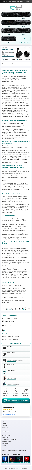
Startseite (14, 63)
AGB (3, 421)
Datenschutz (5, 427)
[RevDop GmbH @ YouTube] (26, 460)
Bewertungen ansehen (9, 414)
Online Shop (12, 95)
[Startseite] (16, 7)
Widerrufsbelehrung (7, 441)
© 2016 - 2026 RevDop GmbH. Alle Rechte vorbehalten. (14, 450)
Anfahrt (4, 423)
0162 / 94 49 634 (9, 321)
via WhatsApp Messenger (12, 330)
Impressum (5, 429)
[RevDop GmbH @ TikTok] (19, 460)
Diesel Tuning (26, 247)
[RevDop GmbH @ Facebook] (5, 460)
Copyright (4, 425)
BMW (21, 248)
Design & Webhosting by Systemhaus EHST (16, 468)
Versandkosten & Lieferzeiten (9, 439)
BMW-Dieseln (7, 256)
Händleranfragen (6, 435)
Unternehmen (5, 443)
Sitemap (4, 445)
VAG (26, 248)
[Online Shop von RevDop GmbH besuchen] (16, 53)
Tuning (25, 272)
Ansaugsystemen (6, 87)
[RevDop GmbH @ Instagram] (12, 460)
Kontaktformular (10, 326)
